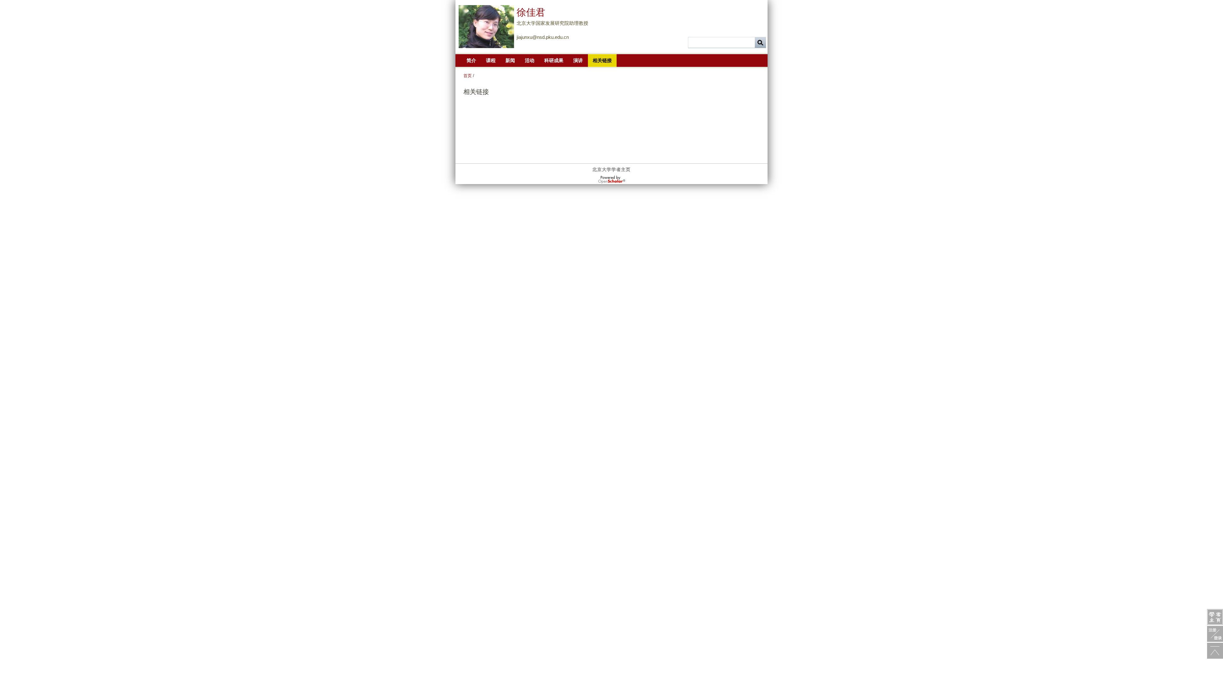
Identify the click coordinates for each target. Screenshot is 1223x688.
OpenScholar (611, 180)
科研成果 (553, 60)
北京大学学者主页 (611, 169)
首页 (467, 75)
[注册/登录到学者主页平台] (1215, 634)
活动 (529, 60)
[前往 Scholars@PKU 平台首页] (1215, 617)
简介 (471, 60)
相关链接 (602, 60)
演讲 (578, 60)
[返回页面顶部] (1215, 651)
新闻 (510, 60)
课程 (491, 60)
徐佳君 (531, 12)
